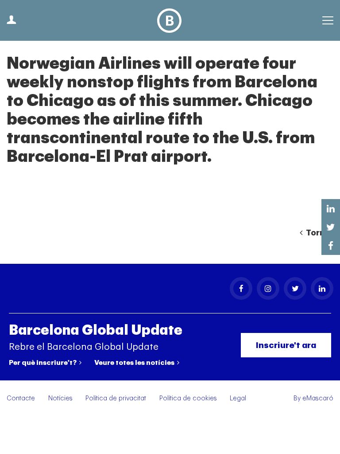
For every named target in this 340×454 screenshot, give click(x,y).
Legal (238, 398)
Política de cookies (188, 398)
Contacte (21, 398)
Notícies (60, 398)
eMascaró (317, 398)
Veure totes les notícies (135, 362)
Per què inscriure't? (43, 362)
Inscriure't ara (286, 345)
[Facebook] (241, 288)
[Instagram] (268, 288)
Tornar (318, 233)
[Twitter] (295, 288)
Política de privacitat (115, 398)
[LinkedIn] (322, 288)
